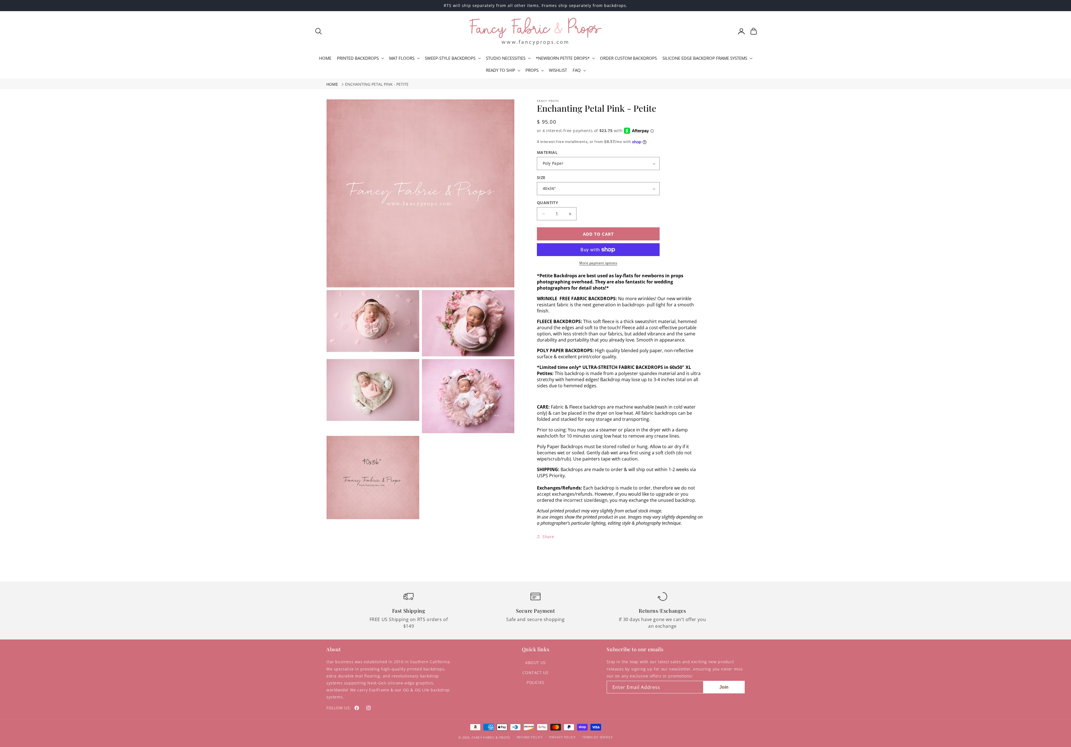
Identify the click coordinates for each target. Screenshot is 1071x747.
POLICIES (535, 682)
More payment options (598, 263)
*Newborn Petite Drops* (563, 58)
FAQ (577, 70)
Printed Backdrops (358, 58)
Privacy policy (562, 737)
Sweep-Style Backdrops (450, 58)
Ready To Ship (500, 70)
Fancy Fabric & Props (491, 737)
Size (541, 177)
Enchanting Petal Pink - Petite (377, 84)
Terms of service (597, 737)
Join (724, 687)
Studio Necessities (505, 58)
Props (532, 70)
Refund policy (530, 737)
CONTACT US (535, 672)
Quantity (547, 202)
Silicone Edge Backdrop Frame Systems (704, 58)
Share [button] (548, 536)
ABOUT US (535, 662)
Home (332, 84)
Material (547, 152)
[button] (318, 31)
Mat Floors (401, 58)
